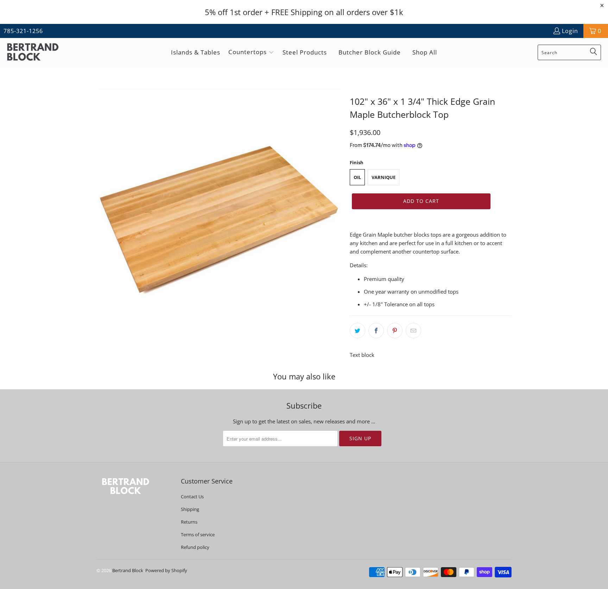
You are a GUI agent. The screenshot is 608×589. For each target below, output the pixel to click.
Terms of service (198, 534)
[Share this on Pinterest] (395, 330)
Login (570, 31)
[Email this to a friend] (413, 330)
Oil (357, 177)
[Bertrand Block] (38, 52)
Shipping (190, 509)
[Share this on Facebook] (376, 330)
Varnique (383, 177)
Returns (189, 522)
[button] (251, 53)
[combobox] (569, 52)
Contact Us (192, 496)
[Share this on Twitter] (357, 330)
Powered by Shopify (166, 570)
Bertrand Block (127, 570)
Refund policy (195, 547)
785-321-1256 (23, 31)
